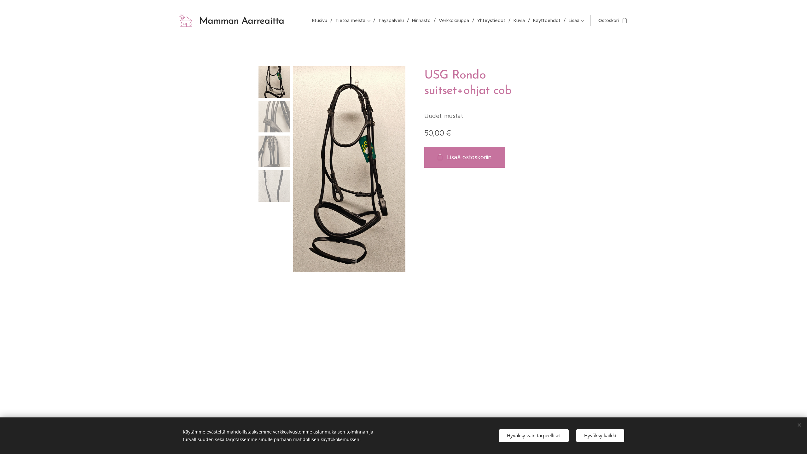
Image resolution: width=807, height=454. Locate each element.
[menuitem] (321, 20)
